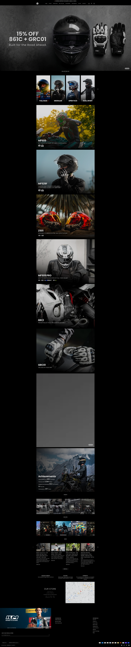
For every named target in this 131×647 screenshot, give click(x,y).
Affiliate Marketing (58, 619)
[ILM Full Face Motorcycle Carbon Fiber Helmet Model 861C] (65, 38)
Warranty (94, 629)
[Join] (49, 635)
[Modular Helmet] (58, 89)
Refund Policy (95, 624)
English (4, 642)
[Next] (98, 89)
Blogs (94, 632)
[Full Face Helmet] (43, 89)
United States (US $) (13, 642)
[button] (50, 3)
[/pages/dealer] (45, 528)
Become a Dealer (58, 621)
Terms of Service (95, 627)
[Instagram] (126, 645)
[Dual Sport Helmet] (88, 89)
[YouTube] (128, 645)
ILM (3, 645)
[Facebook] (121, 645)
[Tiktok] (124, 645)
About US (94, 619)
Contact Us (95, 621)
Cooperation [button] (58, 618)
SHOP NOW (65, 127)
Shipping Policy (95, 626)
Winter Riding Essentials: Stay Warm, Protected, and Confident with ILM (87, 555)
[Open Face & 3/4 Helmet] (73, 89)
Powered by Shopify (11, 645)
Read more (38, 564)
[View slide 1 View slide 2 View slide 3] (65, 410)
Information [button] (95, 618)
